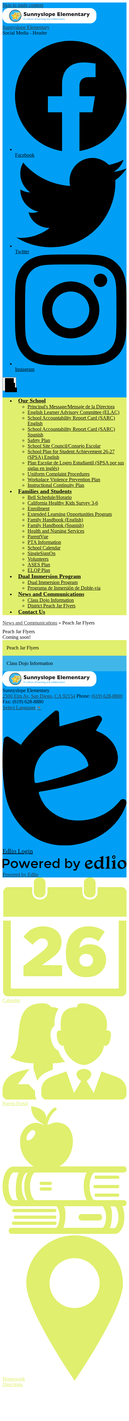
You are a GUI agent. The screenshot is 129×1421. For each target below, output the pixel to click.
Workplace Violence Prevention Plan (64, 479)
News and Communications (30, 622)
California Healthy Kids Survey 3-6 (63, 503)
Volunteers (38, 559)
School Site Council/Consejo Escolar (64, 446)
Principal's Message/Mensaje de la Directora (71, 406)
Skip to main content (23, 5)
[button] (32, 400)
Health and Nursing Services (56, 531)
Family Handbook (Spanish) (56, 525)
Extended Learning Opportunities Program (70, 514)
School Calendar (44, 547)
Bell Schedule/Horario (50, 497)
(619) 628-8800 (106, 696)
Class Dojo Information (51, 600)
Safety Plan (39, 440)
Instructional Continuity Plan (56, 485)
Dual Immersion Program (53, 582)
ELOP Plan (39, 570)
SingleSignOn (41, 553)
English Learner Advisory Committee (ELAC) (73, 412)
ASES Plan (39, 564)
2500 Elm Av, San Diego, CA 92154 (39, 696)
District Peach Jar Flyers (51, 605)
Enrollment (38, 508)
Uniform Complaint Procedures (59, 474)
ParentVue (38, 536)
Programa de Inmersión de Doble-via (64, 588)
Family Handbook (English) (55, 519)
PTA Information (44, 542)
